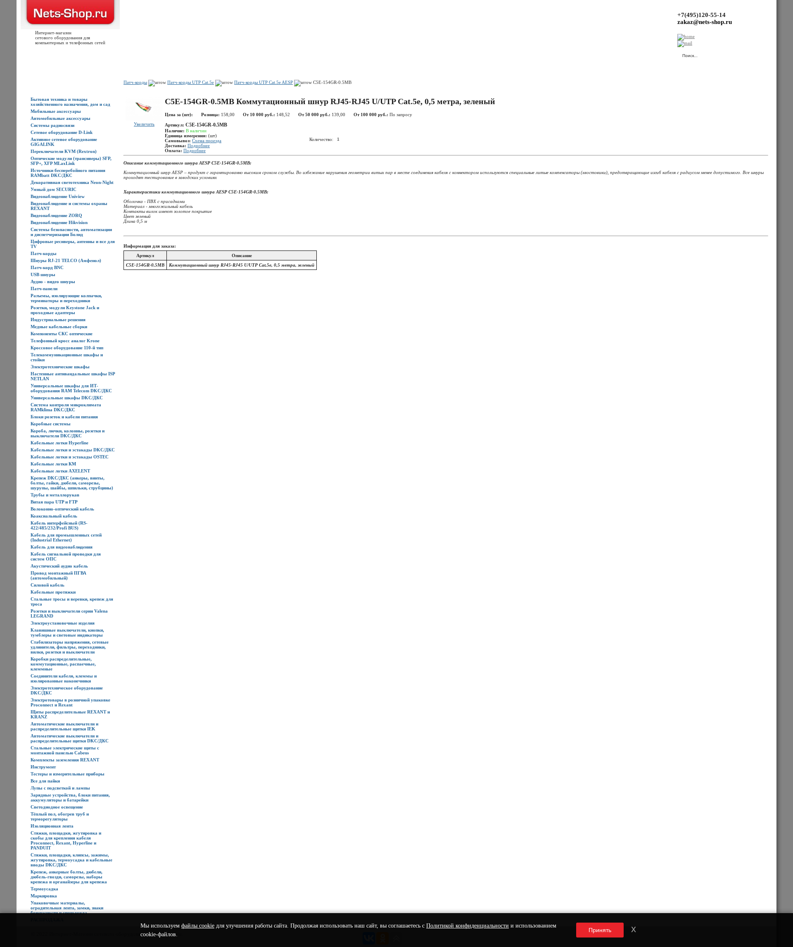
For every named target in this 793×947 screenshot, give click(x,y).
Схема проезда (206, 140)
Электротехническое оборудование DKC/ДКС (67, 690)
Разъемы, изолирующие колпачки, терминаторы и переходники (66, 298)
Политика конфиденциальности (215, 54)
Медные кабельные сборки (59, 326)
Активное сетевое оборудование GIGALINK (64, 142)
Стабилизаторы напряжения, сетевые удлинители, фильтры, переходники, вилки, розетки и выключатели (70, 646)
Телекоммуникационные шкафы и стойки (67, 357)
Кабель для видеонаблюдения (62, 546)
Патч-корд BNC (47, 267)
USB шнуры (43, 274)
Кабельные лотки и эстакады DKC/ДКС (73, 449)
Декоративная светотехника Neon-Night (72, 182)
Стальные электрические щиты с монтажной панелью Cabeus (65, 750)
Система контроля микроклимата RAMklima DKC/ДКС (66, 407)
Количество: (321, 138)
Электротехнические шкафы (60, 366)
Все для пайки (45, 780)
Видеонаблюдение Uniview (58, 196)
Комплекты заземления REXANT (65, 759)
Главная (38, 54)
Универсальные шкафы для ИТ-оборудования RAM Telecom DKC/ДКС (71, 388)
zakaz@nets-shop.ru (704, 22)
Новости (99, 54)
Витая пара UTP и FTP (54, 501)
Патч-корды (44, 253)
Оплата (146, 54)
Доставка (123, 54)
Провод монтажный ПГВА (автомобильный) (58, 575)
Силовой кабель (47, 584)
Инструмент (43, 766)
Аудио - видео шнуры (53, 281)
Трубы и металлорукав (55, 494)
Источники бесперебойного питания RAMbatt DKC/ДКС (68, 173)
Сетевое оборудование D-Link (62, 132)
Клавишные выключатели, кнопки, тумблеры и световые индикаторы (67, 632)
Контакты (168, 54)
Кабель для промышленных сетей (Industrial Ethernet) (66, 537)
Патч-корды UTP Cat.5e (190, 82)
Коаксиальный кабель (54, 515)
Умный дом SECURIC (53, 189)
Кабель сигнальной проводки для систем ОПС (66, 556)
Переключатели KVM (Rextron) (64, 151)
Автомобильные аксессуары (60, 118)
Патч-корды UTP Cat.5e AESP (263, 82)
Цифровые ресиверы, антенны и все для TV (73, 244)
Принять (600, 930)
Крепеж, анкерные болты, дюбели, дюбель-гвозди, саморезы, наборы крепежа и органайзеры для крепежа (69, 876)
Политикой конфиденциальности (467, 926)
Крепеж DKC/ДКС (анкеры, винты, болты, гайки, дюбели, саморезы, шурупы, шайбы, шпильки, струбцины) (72, 482)
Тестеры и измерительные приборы (67, 773)
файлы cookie (197, 926)
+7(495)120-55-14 (701, 15)
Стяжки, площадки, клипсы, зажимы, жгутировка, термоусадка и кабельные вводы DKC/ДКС (71, 859)
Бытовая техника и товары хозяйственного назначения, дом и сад (70, 102)
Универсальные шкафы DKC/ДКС (67, 397)
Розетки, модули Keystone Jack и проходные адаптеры (65, 310)
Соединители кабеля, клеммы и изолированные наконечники (64, 678)
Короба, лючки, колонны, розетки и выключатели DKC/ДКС (67, 433)
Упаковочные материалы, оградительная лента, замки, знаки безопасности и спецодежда (67, 907)
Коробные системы (51, 423)
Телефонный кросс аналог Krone (65, 340)
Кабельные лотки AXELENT (60, 470)
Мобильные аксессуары (56, 111)
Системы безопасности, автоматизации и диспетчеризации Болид (71, 232)
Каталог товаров (68, 54)
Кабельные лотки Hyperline (59, 442)
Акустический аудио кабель (59, 565)
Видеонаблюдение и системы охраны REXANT (69, 206)
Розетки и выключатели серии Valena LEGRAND (69, 613)
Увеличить (144, 124)
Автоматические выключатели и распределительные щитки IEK (64, 726)
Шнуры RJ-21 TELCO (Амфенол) (66, 260)
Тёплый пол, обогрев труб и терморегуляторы (60, 816)
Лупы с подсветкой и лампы (60, 787)
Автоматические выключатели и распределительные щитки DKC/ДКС (70, 738)
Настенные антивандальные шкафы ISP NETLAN (73, 376)
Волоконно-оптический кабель (62, 508)
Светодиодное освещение (57, 806)
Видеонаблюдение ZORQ (56, 215)
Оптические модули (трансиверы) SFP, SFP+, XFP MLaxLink (71, 161)
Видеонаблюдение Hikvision (59, 222)
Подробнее (199, 145)
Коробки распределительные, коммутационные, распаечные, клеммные (63, 663)
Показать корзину (588, 52)
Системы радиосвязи (52, 125)
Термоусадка (44, 888)
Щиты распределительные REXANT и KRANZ (70, 714)
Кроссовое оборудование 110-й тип (67, 347)
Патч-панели (44, 288)
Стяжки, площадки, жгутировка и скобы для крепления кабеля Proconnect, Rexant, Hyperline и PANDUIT (66, 840)
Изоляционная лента (52, 825)
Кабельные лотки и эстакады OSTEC (70, 456)
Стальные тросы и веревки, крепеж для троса (72, 601)
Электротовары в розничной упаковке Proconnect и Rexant (70, 702)
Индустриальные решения (58, 319)
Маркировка (44, 895)
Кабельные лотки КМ (53, 463)
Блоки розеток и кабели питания (64, 416)
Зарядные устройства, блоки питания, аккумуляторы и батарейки (70, 797)
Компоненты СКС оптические (62, 333)
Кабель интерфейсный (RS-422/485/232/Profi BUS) (59, 525)
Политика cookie (268, 54)
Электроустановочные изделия (63, 622)
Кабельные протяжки (53, 591)
